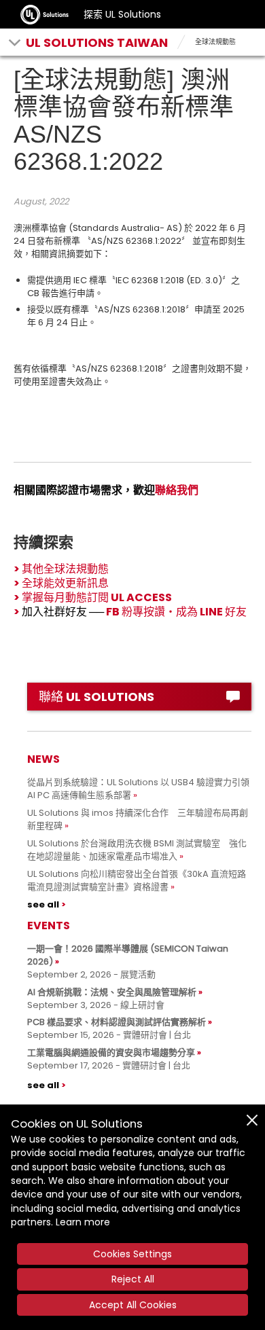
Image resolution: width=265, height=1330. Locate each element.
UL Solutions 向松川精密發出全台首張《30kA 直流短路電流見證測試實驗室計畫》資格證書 (136, 880)
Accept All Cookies (133, 1305)
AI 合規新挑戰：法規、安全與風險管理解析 (111, 992)
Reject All (132, 1279)
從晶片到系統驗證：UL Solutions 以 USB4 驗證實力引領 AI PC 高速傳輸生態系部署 (138, 789)
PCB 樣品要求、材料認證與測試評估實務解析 (116, 1022)
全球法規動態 (215, 42)
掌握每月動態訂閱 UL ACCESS (97, 597)
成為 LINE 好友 (211, 611)
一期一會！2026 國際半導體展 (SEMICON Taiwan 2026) (127, 955)
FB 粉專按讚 (135, 611)
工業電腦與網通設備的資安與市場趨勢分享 (111, 1052)
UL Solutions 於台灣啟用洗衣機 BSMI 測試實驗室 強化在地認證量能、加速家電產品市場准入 (137, 850)
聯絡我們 (176, 490)
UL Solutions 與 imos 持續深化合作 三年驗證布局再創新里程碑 (137, 819)
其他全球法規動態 (65, 569)
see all (43, 904)
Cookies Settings (132, 1254)
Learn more (83, 1222)
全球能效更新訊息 (65, 583)
